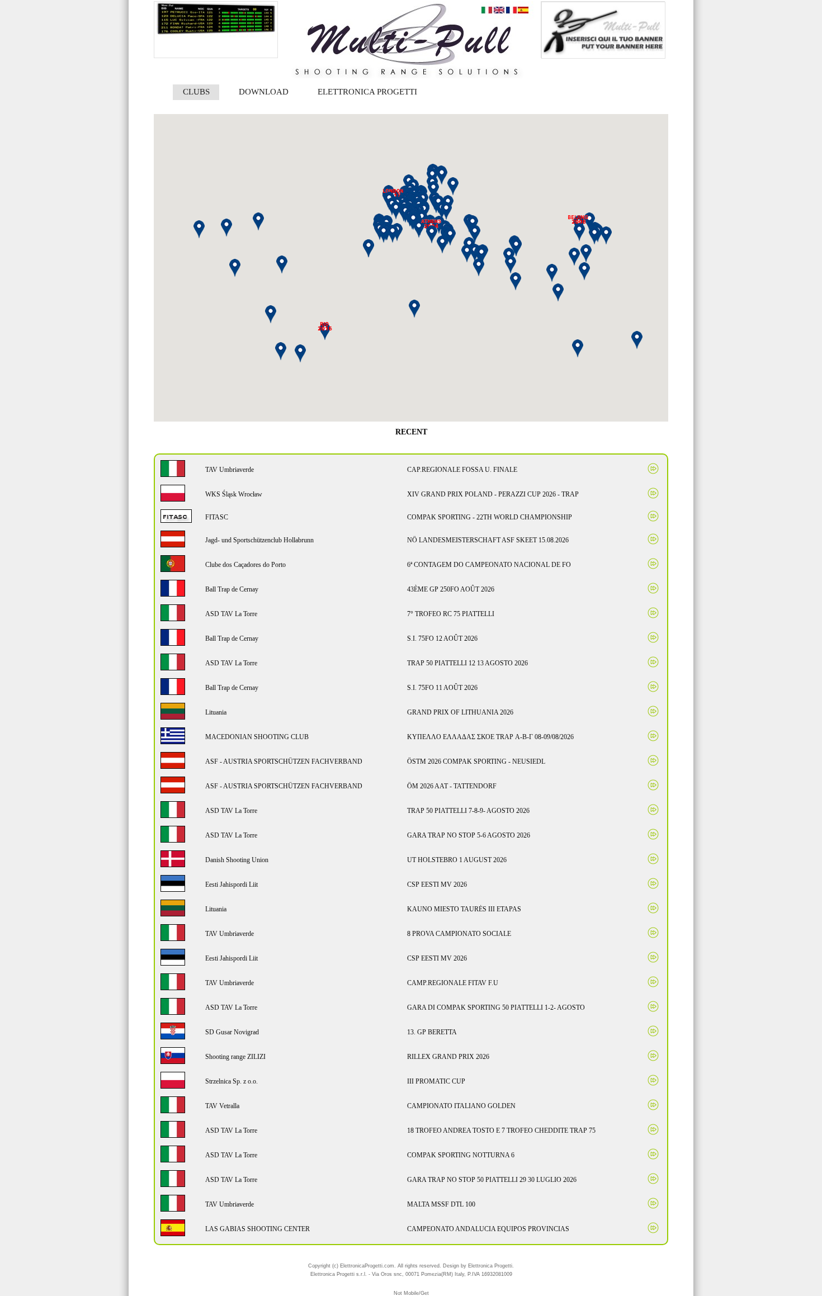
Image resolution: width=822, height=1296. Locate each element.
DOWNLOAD (264, 91)
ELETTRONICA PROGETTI (367, 91)
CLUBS (196, 91)
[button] (481, 255)
